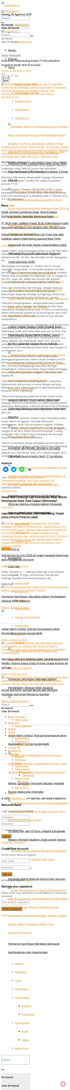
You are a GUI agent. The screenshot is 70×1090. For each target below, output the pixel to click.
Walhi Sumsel (21, 483)
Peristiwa (20, 972)
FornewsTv (14, 750)
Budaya (26, 1006)
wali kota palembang (39, 483)
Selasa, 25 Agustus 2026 (14, 566)
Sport (11, 67)
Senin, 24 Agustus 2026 (14, 639)
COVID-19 (13, 549)
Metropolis (21, 25)
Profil (25, 1031)
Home (4, 55)
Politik (11, 732)
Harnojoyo (30, 477)
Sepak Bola (22, 109)
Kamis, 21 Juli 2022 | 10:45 (16, 70)
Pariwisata (21, 989)
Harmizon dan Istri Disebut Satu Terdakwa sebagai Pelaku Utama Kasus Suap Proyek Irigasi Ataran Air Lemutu (34, 663)
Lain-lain (13, 754)
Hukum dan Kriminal (27, 617)
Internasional (23, 42)
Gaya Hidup (22, 997)
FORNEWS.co (17, 798)
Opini (18, 980)
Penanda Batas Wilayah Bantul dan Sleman (36, 879)
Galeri (25, 1040)
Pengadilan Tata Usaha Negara (31, 480)
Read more (7, 583)
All (16, 76)
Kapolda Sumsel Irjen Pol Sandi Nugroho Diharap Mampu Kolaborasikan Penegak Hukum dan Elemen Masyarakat (35, 504)
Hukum (19, 963)
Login (11, 793)
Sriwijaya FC (22, 118)
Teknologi (28, 1014)
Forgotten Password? (13, 842)
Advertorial (22, 583)
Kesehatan (21, 625)
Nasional (6, 549)
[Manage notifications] (63, 1084)
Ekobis (12, 50)
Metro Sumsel (16, 717)
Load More (7, 245)
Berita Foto (22, 1048)
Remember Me (13, 830)
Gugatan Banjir (16, 477)
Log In (29, 880)
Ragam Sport (23, 101)
